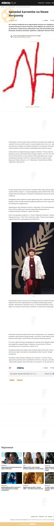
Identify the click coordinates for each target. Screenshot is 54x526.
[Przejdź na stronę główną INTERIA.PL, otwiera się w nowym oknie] (6, 3)
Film (6, 6)
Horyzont (19, 380)
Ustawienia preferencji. (47, 519)
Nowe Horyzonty (11, 6)
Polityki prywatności (38, 519)
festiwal (12, 380)
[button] (41, 3)
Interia (2, 6)
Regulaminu (29, 519)
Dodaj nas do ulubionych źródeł (27, 37)
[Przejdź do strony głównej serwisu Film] (13, 3)
